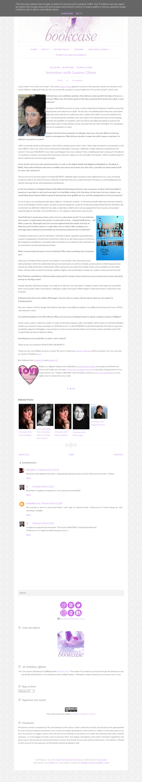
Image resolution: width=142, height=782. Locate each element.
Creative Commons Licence (83, 714)
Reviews (78, 49)
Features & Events (98, 49)
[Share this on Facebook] (67, 388)
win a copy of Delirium (104, 372)
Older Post (118, 454)
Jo (27, 486)
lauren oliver (84, 67)
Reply (28, 478)
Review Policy (62, 49)
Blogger (102, 760)
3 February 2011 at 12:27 (43, 486)
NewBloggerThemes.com (95, 763)
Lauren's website (83, 351)
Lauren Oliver (65, 86)
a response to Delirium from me (79, 369)
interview (68, 67)
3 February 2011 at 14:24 (43, 523)
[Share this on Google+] (74, 388)
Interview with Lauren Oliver (71, 72)
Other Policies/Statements (71, 55)
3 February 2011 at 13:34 (51, 503)
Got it (79, 14)
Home (34, 49)
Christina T (31, 469)
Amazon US (53, 360)
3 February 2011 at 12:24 (48, 469)
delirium (55, 67)
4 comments (77, 80)
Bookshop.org (63, 671)
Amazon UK (39, 360)
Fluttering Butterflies (86, 366)
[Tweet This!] (70, 388)
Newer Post (24, 454)
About (45, 49)
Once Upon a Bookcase (69, 760)
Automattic (51, 763)
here (39, 354)
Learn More (67, 14)
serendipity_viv (33, 503)
